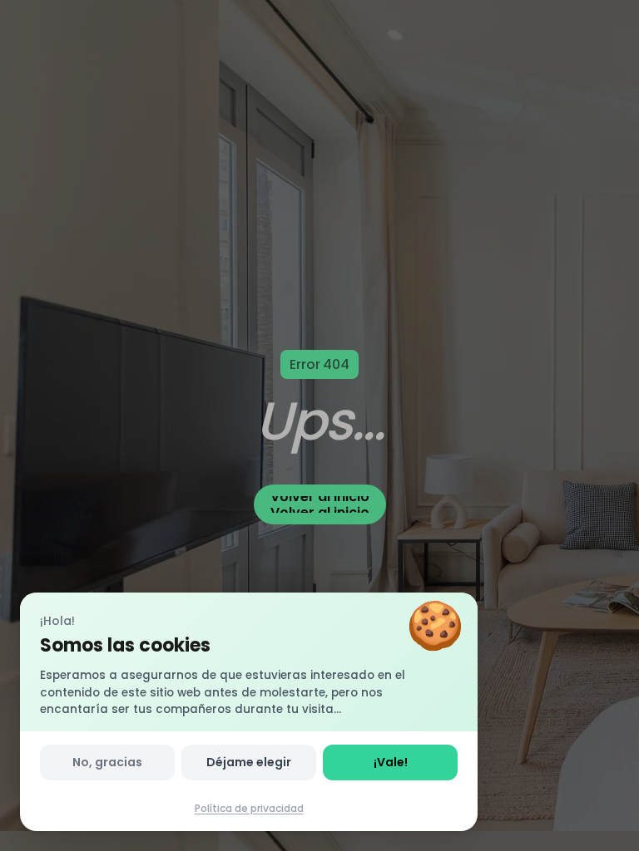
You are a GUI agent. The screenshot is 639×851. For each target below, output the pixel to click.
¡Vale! (391, 762)
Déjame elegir (248, 762)
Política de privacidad (249, 808)
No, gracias (107, 762)
